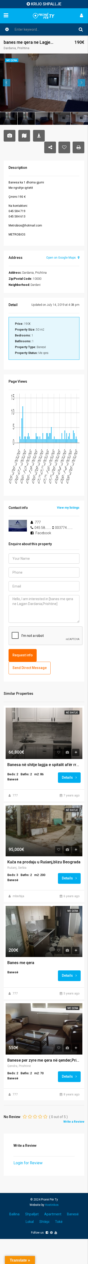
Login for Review (28, 1163)
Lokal (30, 1222)
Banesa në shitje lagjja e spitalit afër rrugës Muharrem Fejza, (44, 765)
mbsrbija (18, 896)
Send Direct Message (29, 668)
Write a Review (73, 1121)
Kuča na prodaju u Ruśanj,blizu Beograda (43, 862)
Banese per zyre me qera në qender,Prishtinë (44, 1060)
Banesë (73, 1214)
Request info (22, 655)
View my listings (68, 507)
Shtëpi (44, 1222)
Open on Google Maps (61, 257)
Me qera (72, 911)
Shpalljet (32, 1214)
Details (68, 777)
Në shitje (72, 712)
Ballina (14, 1214)
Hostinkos (52, 1205)
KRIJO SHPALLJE (46, 4)
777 (15, 795)
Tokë (59, 1222)
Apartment (52, 1214)
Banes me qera (20, 963)
